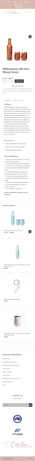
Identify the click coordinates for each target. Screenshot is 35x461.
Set (13, 91)
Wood (28, 91)
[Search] (26, 12)
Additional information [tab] (19, 100)
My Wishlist (26, 1)
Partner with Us (6, 368)
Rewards (15, 4)
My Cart (21, 4)
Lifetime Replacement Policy (10, 362)
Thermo (15, 91)
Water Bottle (24, 91)
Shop (21, 1)
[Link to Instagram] (28, 458)
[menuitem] (9, 1)
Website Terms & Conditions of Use (11, 378)
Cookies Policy (6, 375)
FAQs (4, 385)
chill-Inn (28, 89)
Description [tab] (7, 100)
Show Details (24, 238)
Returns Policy (6, 358)
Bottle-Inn (25, 89)
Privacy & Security (7, 372)
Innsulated (9, 91)
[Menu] (30, 12)
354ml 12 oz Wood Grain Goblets (15, 147)
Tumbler (19, 91)
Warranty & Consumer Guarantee (11, 365)
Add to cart (19, 81)
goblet (6, 91)
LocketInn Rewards (7, 382)
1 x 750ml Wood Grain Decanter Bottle (14, 143)
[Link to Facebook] (31, 458)
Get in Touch (17, 398)
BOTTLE (20, 89)
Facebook (9, 1)
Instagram (15, 1)
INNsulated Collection (11, 89)
